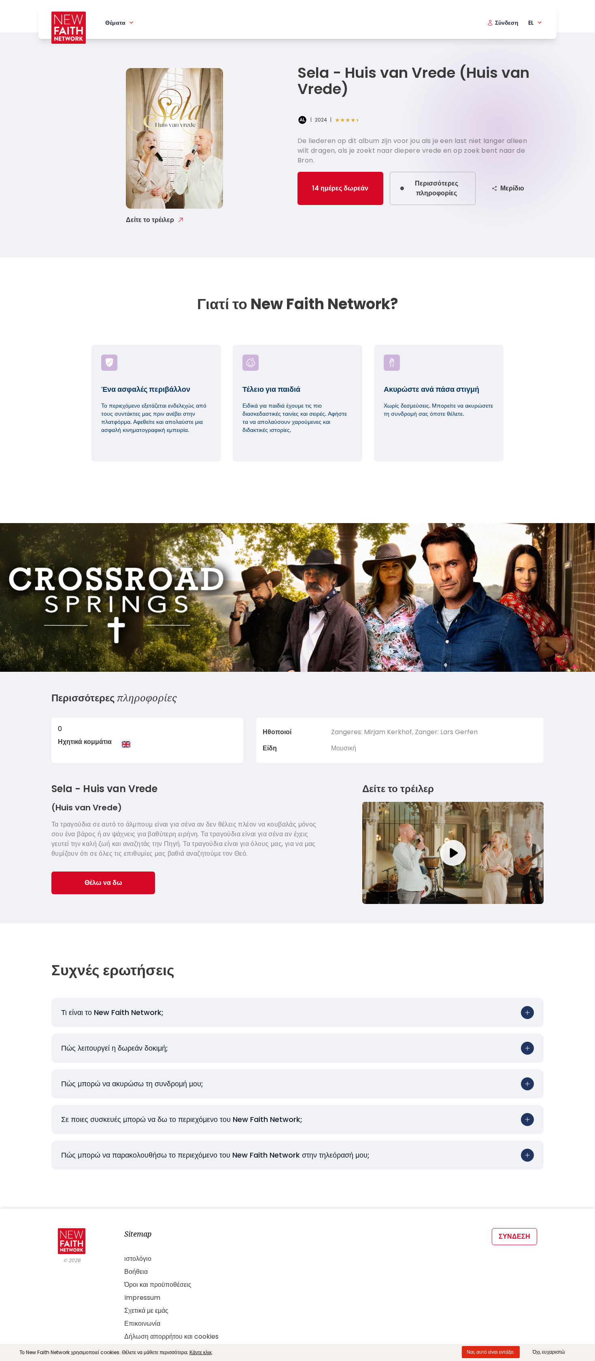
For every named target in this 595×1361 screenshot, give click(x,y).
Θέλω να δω (103, 882)
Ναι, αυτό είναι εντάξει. (491, 1351)
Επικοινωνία (142, 1323)
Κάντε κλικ (200, 1352)
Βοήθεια (136, 1271)
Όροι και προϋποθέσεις (157, 1284)
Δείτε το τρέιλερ (150, 219)
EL (531, 23)
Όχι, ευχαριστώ (549, 1351)
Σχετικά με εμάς (146, 1310)
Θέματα (115, 23)
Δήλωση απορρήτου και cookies (171, 1336)
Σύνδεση (514, 1236)
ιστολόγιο (137, 1258)
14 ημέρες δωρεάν (340, 188)
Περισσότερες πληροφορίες (436, 188)
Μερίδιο (512, 188)
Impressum (142, 1297)
